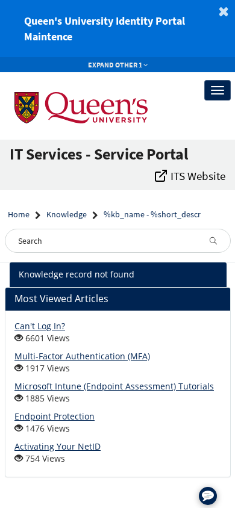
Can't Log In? (39, 326)
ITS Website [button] (196, 176)
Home (19, 214)
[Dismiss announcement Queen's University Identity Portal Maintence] (223, 11)
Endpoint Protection (54, 416)
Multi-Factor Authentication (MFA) (82, 356)
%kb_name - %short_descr (152, 214)
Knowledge (66, 214)
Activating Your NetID (57, 446)
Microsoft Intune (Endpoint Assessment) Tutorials (114, 386)
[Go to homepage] (71, 90)
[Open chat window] (208, 496)
